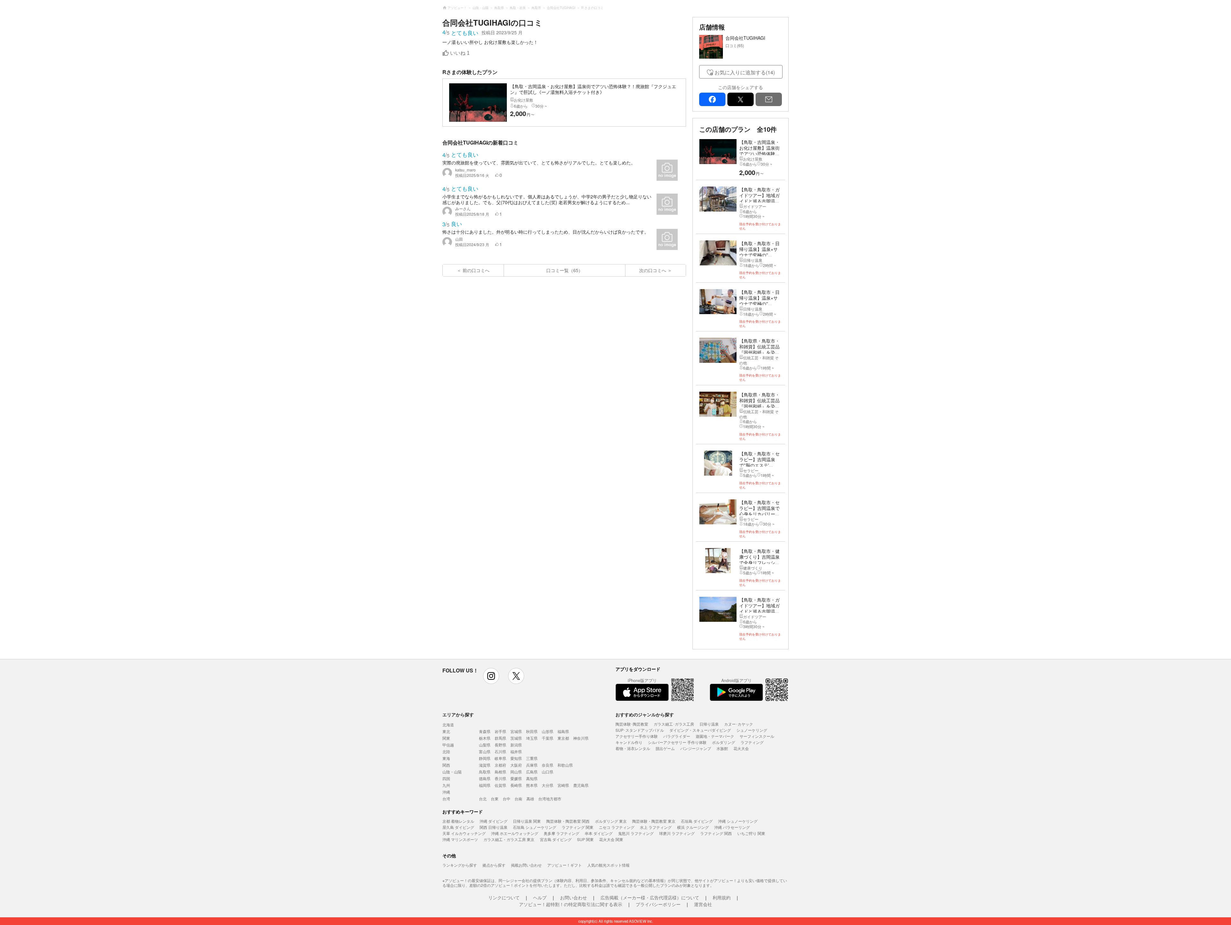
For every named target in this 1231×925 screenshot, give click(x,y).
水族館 (722, 748)
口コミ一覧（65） (564, 270)
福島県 (563, 731)
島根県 (500, 771)
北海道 (448, 724)
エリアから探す (458, 714)
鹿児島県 (581, 785)
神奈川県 (581, 738)
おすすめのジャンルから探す (645, 714)
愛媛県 (516, 778)
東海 (446, 758)
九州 (446, 785)
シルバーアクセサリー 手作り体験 (677, 742)
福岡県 (484, 785)
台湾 (446, 798)
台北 (483, 798)
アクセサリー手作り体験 (637, 736)
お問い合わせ (573, 897)
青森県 (484, 731)
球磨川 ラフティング (677, 833)
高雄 (530, 798)
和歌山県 (565, 765)
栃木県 (484, 738)
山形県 (547, 731)
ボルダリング (723, 742)
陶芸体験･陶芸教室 (632, 724)
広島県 (532, 771)
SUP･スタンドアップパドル (640, 730)
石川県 (500, 751)
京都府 (500, 765)
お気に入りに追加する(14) (745, 72)
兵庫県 (532, 765)
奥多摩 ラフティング (561, 833)
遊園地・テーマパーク (715, 736)
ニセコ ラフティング (616, 827)
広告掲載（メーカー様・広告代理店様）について (649, 897)
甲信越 (448, 744)
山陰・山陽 (452, 771)
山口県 (547, 771)
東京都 (563, 738)
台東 (494, 798)
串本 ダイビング (599, 833)
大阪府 (516, 765)
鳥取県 (484, 771)
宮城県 (516, 731)
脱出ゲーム (665, 748)
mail (769, 99)
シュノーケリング (751, 730)
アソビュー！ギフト (564, 865)
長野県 (500, 744)
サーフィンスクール (757, 736)
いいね (460, 53)
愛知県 (516, 758)
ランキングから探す (459, 865)
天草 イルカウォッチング (464, 833)
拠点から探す (494, 865)
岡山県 (516, 771)
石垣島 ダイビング (697, 821)
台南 (518, 798)
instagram (491, 676)
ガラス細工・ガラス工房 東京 (508, 839)
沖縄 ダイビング (493, 821)
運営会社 (703, 904)
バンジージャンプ (695, 748)
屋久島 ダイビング (458, 827)
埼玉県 (532, 738)
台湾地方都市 (549, 798)
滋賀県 (484, 765)
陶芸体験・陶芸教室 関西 (568, 821)
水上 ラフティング (656, 827)
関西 (446, 765)
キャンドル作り (629, 742)
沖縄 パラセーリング (732, 827)
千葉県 (547, 738)
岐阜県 (500, 758)
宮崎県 (563, 785)
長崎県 (516, 785)
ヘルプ (540, 897)
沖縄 (446, 792)
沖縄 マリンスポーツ (460, 839)
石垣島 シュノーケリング (534, 827)
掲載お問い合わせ (526, 865)
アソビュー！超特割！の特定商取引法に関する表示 (570, 904)
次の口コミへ (652, 270)
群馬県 (500, 738)
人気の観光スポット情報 (608, 865)
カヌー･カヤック (738, 724)
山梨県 (484, 744)
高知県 (532, 778)
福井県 (516, 751)
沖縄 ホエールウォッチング (514, 833)
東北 (446, 731)
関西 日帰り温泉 (493, 827)
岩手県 (500, 731)
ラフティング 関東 (577, 827)
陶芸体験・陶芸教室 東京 (653, 821)
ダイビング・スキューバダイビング (700, 730)
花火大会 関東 (611, 839)
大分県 (547, 785)
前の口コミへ (476, 270)
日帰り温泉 (709, 724)
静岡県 (484, 758)
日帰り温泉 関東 (527, 821)
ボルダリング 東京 (611, 821)
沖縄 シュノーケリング (738, 821)
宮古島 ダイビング (556, 839)
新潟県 (516, 744)
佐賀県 (500, 785)
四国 (446, 778)
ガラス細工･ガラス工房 (674, 724)
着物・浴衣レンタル (633, 748)
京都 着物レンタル (458, 821)
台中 (506, 798)
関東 (446, 738)
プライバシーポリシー (658, 904)
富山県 (484, 751)
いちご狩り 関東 (751, 833)
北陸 (446, 751)
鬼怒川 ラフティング (636, 833)
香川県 (500, 778)
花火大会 (741, 748)
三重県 (532, 758)
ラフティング (752, 742)
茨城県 (516, 738)
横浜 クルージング (693, 827)
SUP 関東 (585, 839)
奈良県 (547, 765)
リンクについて (504, 897)
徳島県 (484, 778)
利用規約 (722, 897)
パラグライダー (676, 736)
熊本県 (532, 785)
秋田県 (532, 731)
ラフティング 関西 (716, 833)
